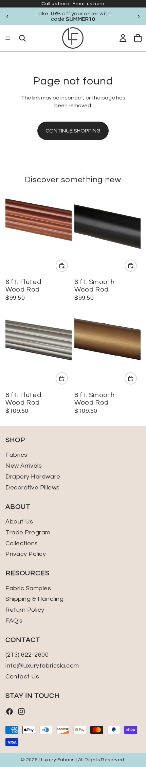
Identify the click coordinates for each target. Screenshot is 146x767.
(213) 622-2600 (27, 655)
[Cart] (137, 38)
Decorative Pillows (32, 487)
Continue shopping (73, 131)
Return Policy (24, 610)
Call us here (55, 3)
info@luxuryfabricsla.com (42, 665)
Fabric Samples (28, 588)
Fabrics (16, 455)
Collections (21, 543)
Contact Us (22, 676)
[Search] (22, 38)
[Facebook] (9, 711)
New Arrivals (23, 466)
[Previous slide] (7, 16)
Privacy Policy (25, 554)
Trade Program (28, 532)
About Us (19, 521)
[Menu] (8, 38)
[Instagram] (21, 711)
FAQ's (14, 620)
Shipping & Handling (34, 599)
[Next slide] (138, 16)
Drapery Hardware (32, 476)
